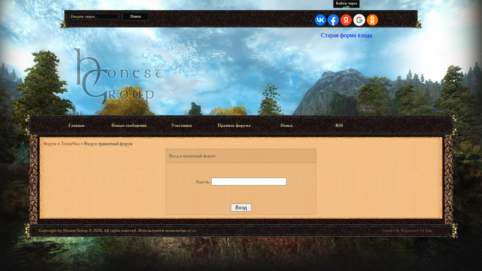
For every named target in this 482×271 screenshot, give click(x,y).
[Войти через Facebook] (333, 20)
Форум (49, 143)
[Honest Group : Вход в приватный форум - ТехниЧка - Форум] (241, 76)
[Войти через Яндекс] (346, 20)
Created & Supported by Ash (407, 230)
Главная (76, 125)
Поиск (287, 125)
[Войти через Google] (359, 20)
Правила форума (234, 125)
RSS (339, 125)
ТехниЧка (70, 143)
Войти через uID (346, 4)
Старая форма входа (346, 35)
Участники (181, 125)
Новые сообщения (128, 125)
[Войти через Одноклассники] (372, 20)
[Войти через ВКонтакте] (320, 20)
